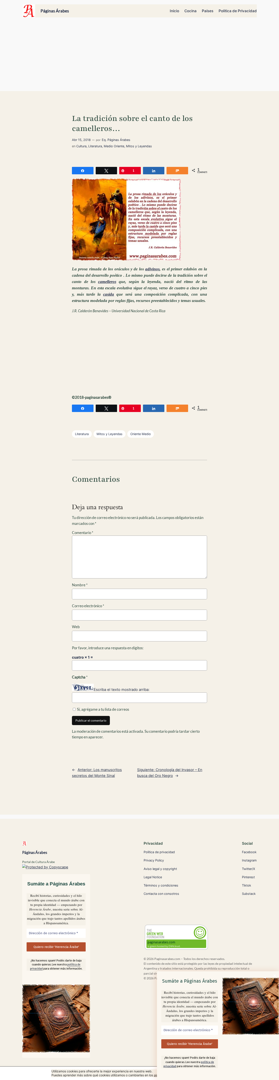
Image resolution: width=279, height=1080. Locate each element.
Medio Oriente (114, 146)
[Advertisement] (139, 56)
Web (76, 626)
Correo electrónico (88, 606)
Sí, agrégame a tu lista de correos (102, 709)
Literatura (95, 146)
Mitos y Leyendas (139, 146)
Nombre (80, 585)
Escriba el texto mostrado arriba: (122, 689)
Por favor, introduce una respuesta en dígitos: (107, 648)
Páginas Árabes (55, 10)
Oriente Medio (140, 434)
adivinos (152, 269)
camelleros (107, 281)
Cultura (81, 146)
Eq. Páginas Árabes (116, 140)
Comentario (82, 532)
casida (108, 294)
